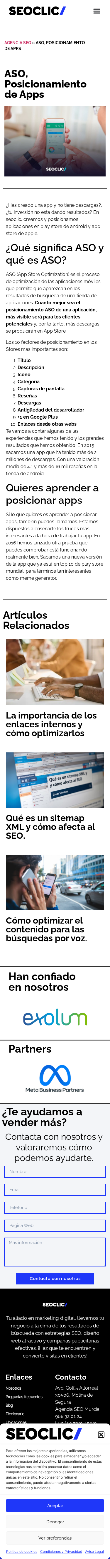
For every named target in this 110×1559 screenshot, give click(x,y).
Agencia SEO (17, 42)
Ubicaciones (16, 1422)
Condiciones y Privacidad (61, 1551)
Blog (9, 1405)
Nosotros (13, 1387)
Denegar (55, 1522)
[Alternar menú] (97, 11)
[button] (101, 1435)
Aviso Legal (94, 1551)
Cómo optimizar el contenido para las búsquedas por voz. (46, 929)
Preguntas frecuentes (24, 1396)
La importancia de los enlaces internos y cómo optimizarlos (51, 724)
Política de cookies (21, 1551)
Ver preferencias (55, 1538)
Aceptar (55, 1505)
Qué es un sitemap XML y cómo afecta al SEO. (50, 827)
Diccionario (15, 1413)
